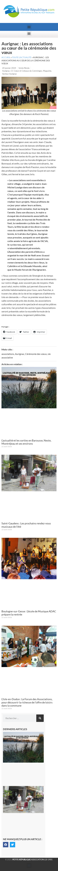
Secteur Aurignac (9, 74)
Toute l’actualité (21, 57)
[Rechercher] (40, 718)
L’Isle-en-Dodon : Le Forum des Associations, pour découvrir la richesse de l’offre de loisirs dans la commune (26, 702)
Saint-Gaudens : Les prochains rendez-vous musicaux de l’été (26, 525)
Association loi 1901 (32, 859)
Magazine (47, 71)
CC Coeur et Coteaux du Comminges (26, 71)
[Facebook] (5, 844)
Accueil (5, 57)
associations (7, 353)
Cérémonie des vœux (36, 353)
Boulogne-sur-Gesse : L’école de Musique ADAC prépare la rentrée (28, 613)
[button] (29, 26)
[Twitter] (12, 844)
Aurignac (6, 71)
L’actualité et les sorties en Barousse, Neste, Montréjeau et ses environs (26, 442)
